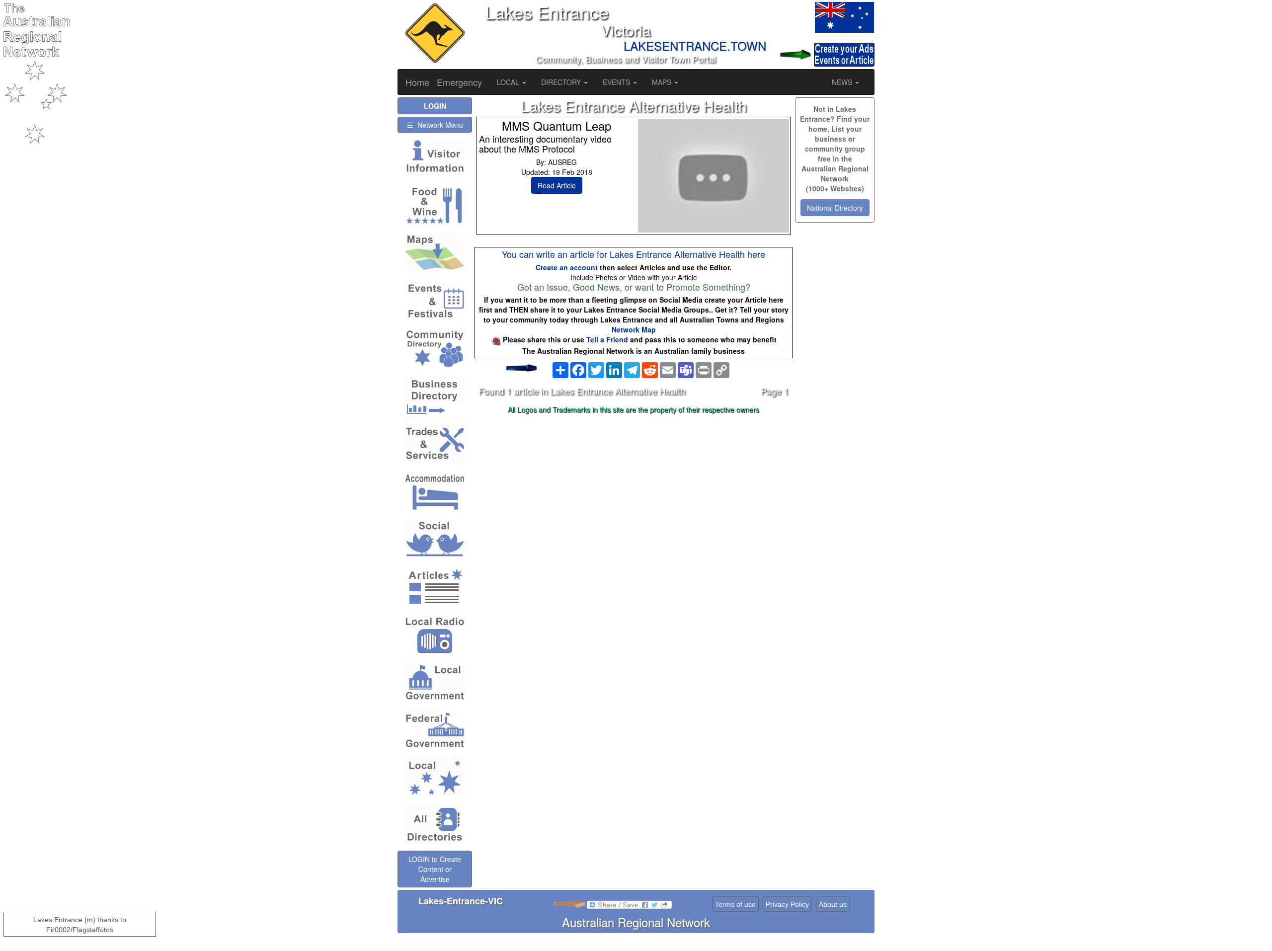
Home (417, 82)
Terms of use (735, 904)
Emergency (459, 82)
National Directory (835, 208)
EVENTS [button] (617, 82)
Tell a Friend (607, 339)
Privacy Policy (787, 904)
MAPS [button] (662, 82)
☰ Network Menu (435, 125)
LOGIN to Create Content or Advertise (434, 869)
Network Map (634, 329)
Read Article (557, 185)
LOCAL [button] (509, 82)
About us (833, 904)
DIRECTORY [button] (562, 82)
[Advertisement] (634, 495)
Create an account (567, 267)
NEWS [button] (843, 82)
